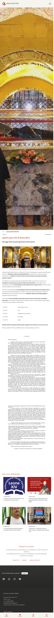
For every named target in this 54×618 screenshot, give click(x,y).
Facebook (24, 560)
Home (3, 231)
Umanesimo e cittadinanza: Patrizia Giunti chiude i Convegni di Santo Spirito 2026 (39, 530)
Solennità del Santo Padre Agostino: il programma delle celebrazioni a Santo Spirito (38, 500)
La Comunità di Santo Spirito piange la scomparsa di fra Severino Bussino (13, 529)
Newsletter (16, 560)
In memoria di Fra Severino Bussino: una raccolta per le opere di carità (14, 499)
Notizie (4, 234)
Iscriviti (25, 573)
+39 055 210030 (10, 601)
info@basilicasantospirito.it (10, 603)
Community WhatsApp (35, 560)
